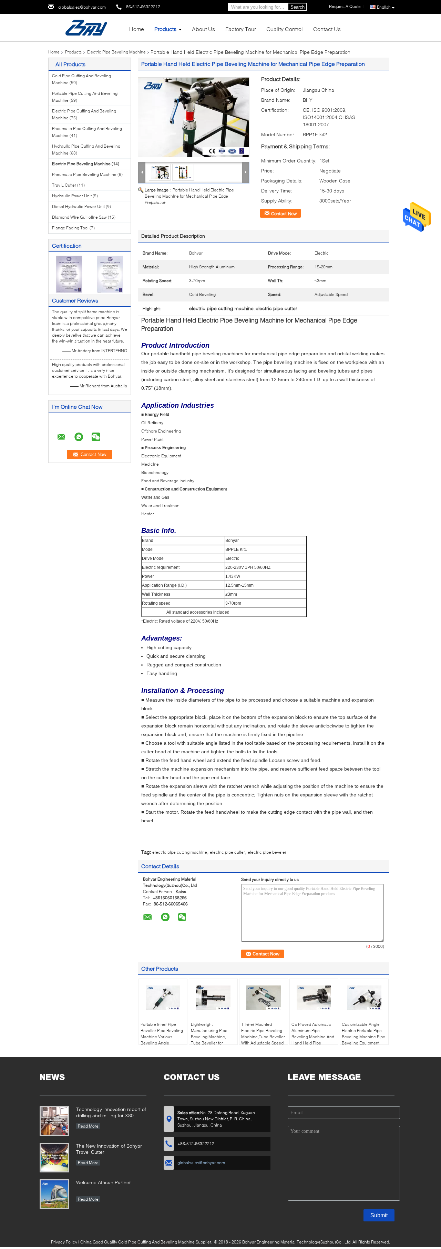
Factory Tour (240, 29)
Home (136, 29)
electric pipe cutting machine (179, 852)
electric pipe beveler (267, 852)
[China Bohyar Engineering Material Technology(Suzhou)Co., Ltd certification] (69, 273)
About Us (203, 29)
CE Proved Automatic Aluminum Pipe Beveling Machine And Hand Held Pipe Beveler (312, 1037)
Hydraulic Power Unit (72, 195)
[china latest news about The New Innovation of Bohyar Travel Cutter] (54, 1157)
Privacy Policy (64, 1242)
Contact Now (284, 213)
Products (165, 29)
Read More (88, 1126)
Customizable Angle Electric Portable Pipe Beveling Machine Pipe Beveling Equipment (363, 1033)
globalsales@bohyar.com (82, 7)
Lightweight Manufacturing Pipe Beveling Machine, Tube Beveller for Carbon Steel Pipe (209, 1037)
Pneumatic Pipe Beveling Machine (84, 174)
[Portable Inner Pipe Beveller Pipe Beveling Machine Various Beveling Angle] (163, 998)
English (384, 7)
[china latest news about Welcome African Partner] (54, 1194)
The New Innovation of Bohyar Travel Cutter (109, 1149)
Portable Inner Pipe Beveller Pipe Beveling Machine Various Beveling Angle (162, 1033)
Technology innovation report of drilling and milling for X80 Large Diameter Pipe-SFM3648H (111, 1113)
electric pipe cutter (227, 852)
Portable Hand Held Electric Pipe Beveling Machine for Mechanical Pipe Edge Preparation (189, 196)
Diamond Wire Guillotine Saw (79, 217)
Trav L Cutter (64, 185)
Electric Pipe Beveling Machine (116, 51)
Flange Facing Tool (70, 227)
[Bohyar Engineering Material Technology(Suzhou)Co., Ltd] (86, 27)
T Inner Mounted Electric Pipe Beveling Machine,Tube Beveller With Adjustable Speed (263, 1033)
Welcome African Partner (103, 1182)
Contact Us (327, 29)
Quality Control (284, 29)
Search (297, 7)
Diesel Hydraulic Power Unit (78, 206)
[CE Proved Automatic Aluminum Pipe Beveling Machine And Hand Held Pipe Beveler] (314, 998)
